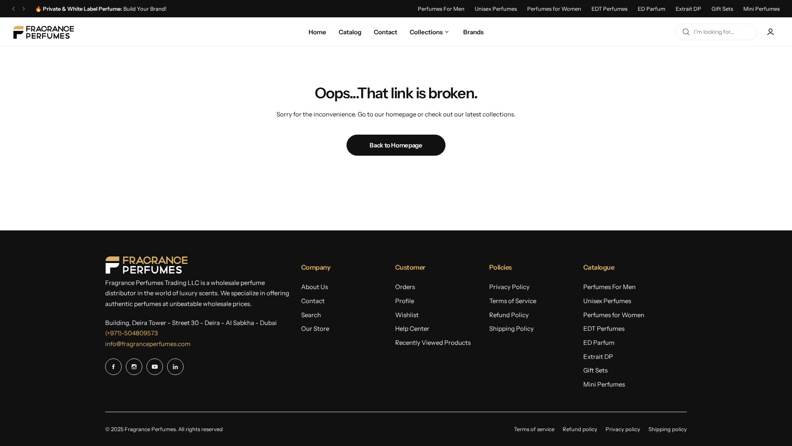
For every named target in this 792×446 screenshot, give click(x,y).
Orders (405, 287)
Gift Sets (722, 8)
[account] (770, 32)
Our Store (315, 328)
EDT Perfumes (609, 8)
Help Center (412, 328)
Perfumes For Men (441, 8)
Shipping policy (667, 429)
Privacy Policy (509, 287)
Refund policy (580, 429)
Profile (404, 301)
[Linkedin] (175, 366)
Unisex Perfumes (496, 8)
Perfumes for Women (554, 8)
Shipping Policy (511, 328)
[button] (13, 9)
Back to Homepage (396, 145)
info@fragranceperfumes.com (148, 344)
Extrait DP (688, 8)
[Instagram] (134, 366)
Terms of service (534, 429)
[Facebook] (113, 366)
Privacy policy (623, 429)
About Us (314, 287)
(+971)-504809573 (131, 333)
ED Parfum (651, 8)
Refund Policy (509, 315)
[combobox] (716, 32)
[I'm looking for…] (686, 32)
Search (311, 315)
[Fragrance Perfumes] (43, 32)
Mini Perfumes (761, 8)
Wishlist (407, 315)
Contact (313, 301)
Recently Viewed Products (433, 342)
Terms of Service (512, 301)
